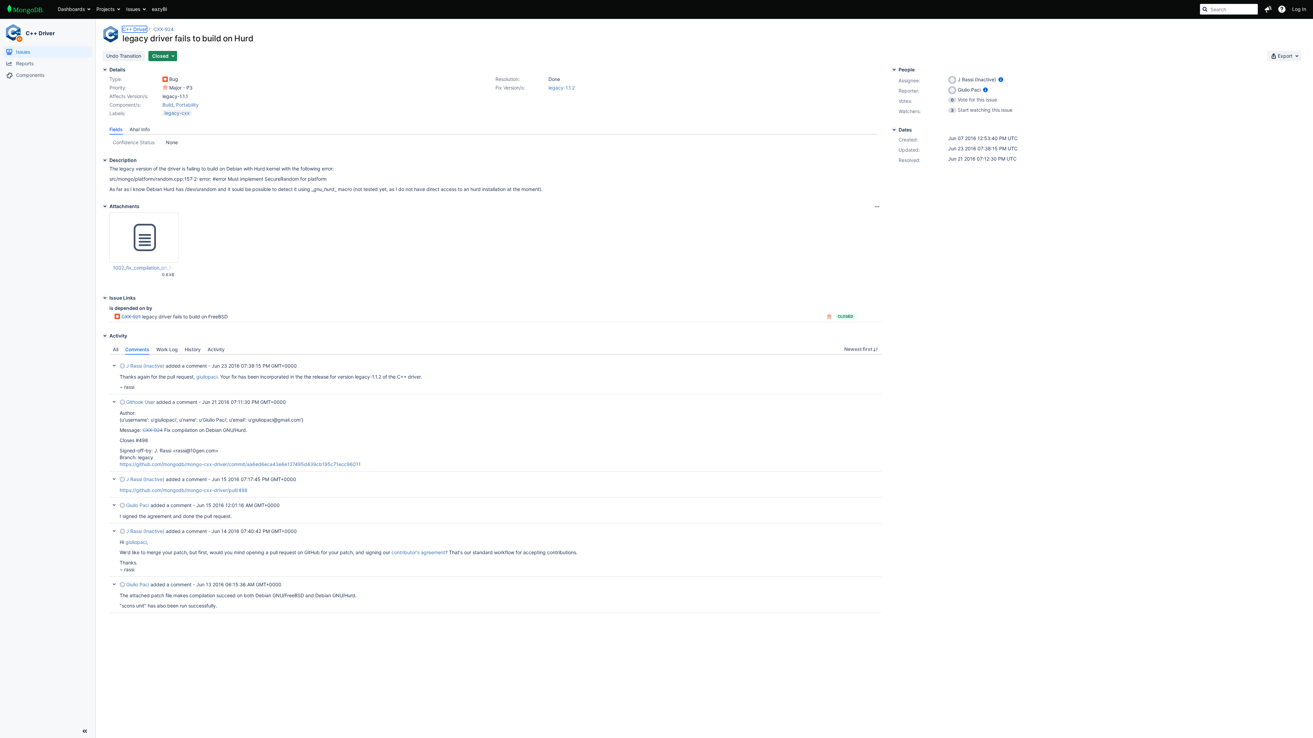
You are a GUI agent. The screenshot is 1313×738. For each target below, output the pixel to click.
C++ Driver (40, 33)
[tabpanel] (495, 484)
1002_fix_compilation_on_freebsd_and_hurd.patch (143, 268)
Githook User (140, 402)
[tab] (116, 129)
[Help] (1281, 9)
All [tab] (115, 349)
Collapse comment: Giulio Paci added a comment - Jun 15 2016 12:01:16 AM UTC (114, 505)
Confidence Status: (134, 142)
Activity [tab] (216, 349)
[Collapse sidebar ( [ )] (85, 731)
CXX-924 (164, 29)
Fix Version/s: (510, 88)
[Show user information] (1001, 79)
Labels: (117, 113)
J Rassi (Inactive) (145, 366)
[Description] (105, 160)
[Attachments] (105, 206)
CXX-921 (131, 316)
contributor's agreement (418, 552)
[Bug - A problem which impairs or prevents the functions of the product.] (165, 79)
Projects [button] (105, 9)
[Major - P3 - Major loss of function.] (165, 88)
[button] (1268, 9)
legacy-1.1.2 (561, 88)
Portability (187, 105)
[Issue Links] (105, 298)
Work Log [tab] (167, 349)
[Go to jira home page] (25, 9)
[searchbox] (1229, 9)
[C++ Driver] (13, 32)
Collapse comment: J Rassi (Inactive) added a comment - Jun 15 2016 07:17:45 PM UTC (114, 479)
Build (167, 105)
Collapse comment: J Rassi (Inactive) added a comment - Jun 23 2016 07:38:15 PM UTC (114, 365)
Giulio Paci (137, 505)
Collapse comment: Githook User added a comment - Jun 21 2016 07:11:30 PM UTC (114, 402)
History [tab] (193, 349)
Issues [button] (133, 9)
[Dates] (894, 129)
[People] (894, 69)
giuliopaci (206, 377)
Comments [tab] (137, 349)
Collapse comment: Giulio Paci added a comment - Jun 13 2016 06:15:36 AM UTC (114, 584)
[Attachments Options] (877, 207)
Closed (845, 316)
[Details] (105, 69)
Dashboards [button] (71, 9)
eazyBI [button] (159, 9)
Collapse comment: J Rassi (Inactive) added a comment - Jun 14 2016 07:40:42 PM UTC (114, 531)
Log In (1299, 9)
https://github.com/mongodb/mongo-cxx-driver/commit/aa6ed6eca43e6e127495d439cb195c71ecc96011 (240, 464)
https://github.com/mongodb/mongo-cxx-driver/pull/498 (184, 490)
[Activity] (105, 335)
